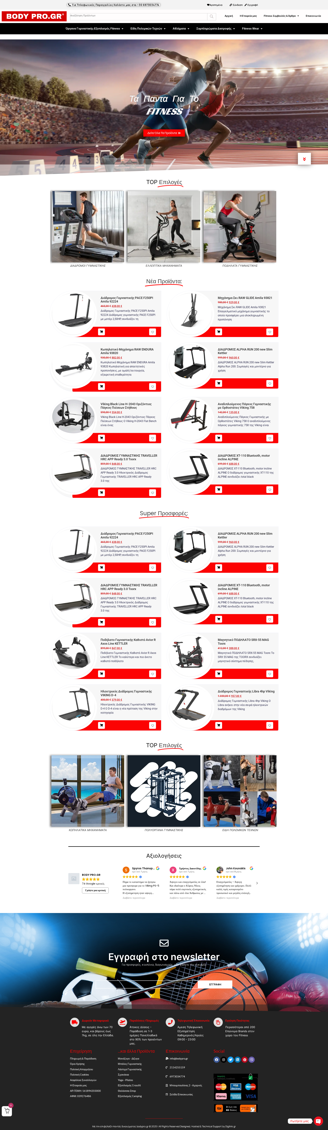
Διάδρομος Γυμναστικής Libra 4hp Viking (246, 691)
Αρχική (229, 15)
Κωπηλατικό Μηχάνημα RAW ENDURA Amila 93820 (127, 351)
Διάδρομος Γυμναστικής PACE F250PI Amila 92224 (127, 299)
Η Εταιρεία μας (248, 15)
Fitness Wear (250, 28)
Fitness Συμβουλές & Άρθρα (280, 15)
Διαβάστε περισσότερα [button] (134, 898)
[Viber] (252, 1060)
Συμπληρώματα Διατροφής (213, 28)
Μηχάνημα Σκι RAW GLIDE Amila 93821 (245, 298)
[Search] (211, 16)
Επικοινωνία (313, 15)
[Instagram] (224, 1060)
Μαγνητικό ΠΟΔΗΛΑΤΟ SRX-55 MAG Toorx (243, 641)
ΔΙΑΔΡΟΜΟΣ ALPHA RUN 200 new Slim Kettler (245, 351)
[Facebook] (217, 1060)
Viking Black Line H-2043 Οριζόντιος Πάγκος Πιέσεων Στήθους (126, 406)
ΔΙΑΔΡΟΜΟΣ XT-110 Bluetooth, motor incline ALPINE (244, 457)
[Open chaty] (318, 1121)
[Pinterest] (245, 1060)
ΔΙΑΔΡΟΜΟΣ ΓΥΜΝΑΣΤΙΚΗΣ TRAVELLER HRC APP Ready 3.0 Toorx (129, 457)
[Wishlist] (152, 331)
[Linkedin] (238, 1060)
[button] (256, 883)
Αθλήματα (179, 28)
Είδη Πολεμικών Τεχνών (146, 28)
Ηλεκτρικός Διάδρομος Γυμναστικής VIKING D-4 (126, 693)
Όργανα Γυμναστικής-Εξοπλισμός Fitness (93, 28)
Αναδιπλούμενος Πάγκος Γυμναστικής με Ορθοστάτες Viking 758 (244, 406)
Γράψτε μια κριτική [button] (95, 890)
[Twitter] (231, 1060)
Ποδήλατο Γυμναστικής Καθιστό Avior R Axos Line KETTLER (128, 641)
